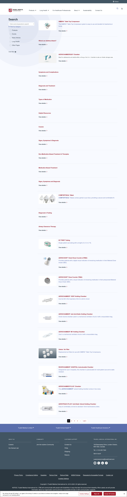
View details (62, 31)
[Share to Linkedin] (102, 463)
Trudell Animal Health (62, 428)
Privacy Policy (18, 475)
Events (14, 34)
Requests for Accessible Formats (93, 475)
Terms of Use (53, 475)
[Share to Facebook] (106, 463)
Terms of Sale (64, 475)
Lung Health (43, 10)
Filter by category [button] (15, 27)
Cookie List (109, 475)
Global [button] (116, 1)
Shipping (67, 451)
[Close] (124, 494)
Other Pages (16, 45)
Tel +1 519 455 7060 (100, 450)
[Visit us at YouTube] (95, 463)
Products (31, 10)
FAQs (66, 448)
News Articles (16, 38)
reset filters (12, 52)
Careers (11, 445)
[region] (63, 494)
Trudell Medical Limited (25, 428)
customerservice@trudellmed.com (104, 459)
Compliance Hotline (32, 475)
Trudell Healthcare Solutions (100, 428)
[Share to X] (98, 463)
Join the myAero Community (45, 445)
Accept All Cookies (110, 494)
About (76, 10)
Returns (67, 455)
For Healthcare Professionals (61, 10)
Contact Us (98, 10)
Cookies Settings (63, 479)
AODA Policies (75, 475)
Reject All (96, 494)
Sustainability (87, 10)
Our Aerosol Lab (14, 448)
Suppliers (43, 475)
